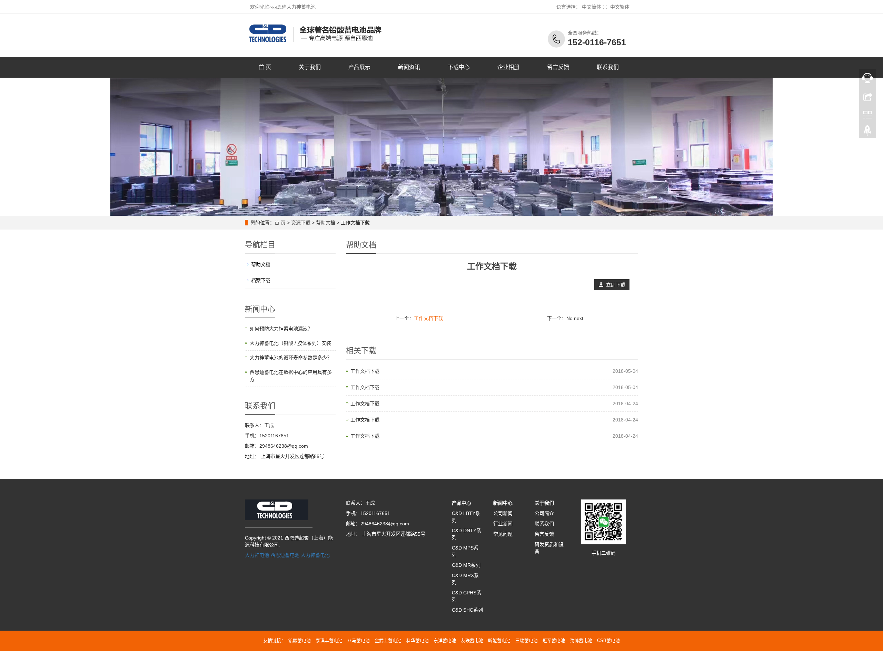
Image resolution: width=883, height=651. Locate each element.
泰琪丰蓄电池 (329, 640)
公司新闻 (503, 513)
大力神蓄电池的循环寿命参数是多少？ (291, 357)
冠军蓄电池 (554, 640)
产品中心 (461, 503)
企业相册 (508, 67)
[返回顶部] (867, 132)
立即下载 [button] (614, 285)
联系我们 (608, 67)
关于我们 (310, 67)
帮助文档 (325, 222)
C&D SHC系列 (467, 610)
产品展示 (359, 67)
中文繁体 (619, 7)
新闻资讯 (409, 67)
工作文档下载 (428, 318)
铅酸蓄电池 (299, 640)
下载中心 (459, 67)
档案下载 (260, 280)
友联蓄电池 (472, 640)
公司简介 (544, 513)
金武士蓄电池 (388, 640)
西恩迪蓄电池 (284, 555)
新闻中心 (503, 503)
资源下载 (300, 222)
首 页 (265, 67)
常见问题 (503, 534)
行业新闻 (503, 523)
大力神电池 (257, 555)
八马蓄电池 (358, 640)
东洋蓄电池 (445, 640)
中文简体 (591, 7)
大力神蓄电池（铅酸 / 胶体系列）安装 (290, 343)
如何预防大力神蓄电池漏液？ (281, 328)
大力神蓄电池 (315, 555)
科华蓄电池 (417, 640)
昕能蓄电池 (499, 640)
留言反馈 (558, 67)
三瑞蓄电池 (526, 640)
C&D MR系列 (466, 565)
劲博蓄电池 (581, 640)
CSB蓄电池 (608, 640)
